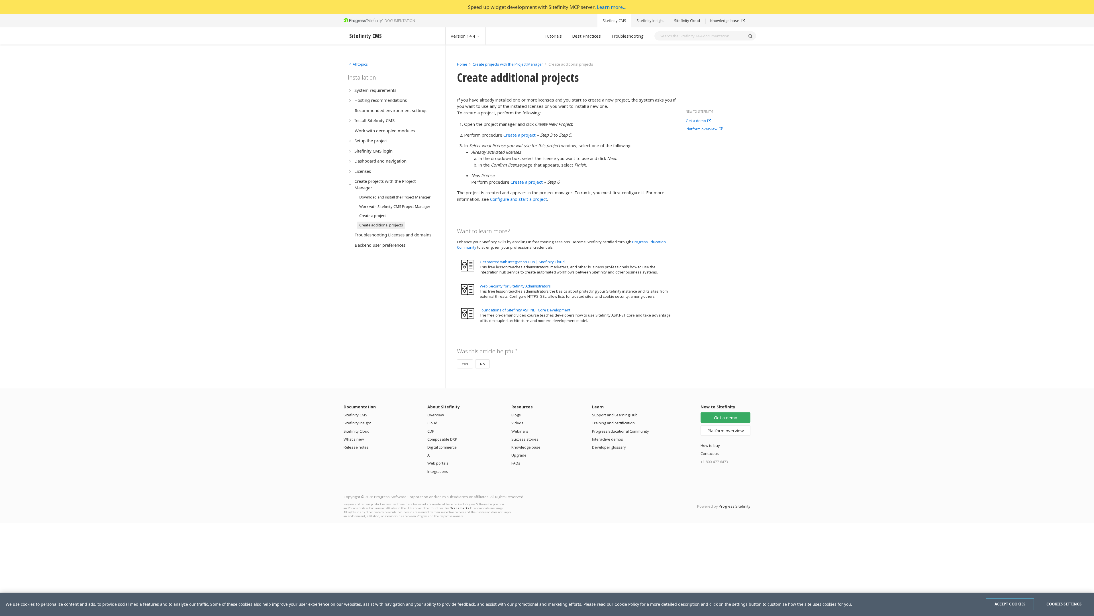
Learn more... (611, 7)
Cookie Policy (627, 604)
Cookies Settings (1063, 604)
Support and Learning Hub (615, 415)
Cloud (432, 422)
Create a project (519, 135)
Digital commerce (442, 447)
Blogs (516, 415)
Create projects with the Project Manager (508, 64)
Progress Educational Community (620, 431)
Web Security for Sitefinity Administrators (515, 286)
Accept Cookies (1010, 604)
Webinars (519, 431)
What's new (354, 439)
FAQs (515, 463)
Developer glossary (609, 447)
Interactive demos (607, 439)
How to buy (710, 445)
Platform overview (701, 129)
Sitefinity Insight (650, 20)
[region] (547, 604)
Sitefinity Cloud (687, 20)
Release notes (356, 447)
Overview (435, 415)
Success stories (524, 439)
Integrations (437, 471)
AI (428, 455)
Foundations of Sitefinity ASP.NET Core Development (525, 310)
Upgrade (518, 455)
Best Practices (586, 36)
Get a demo (696, 121)
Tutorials (553, 36)
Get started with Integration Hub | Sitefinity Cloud (522, 261)
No (482, 363)
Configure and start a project (518, 199)
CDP (430, 431)
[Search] (750, 35)
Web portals (437, 463)
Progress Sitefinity (734, 506)
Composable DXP (442, 439)
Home (462, 64)
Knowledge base (725, 20)
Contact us (710, 453)
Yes (465, 363)
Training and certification (613, 422)
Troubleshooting (627, 36)
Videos (517, 422)
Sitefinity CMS (614, 20)
